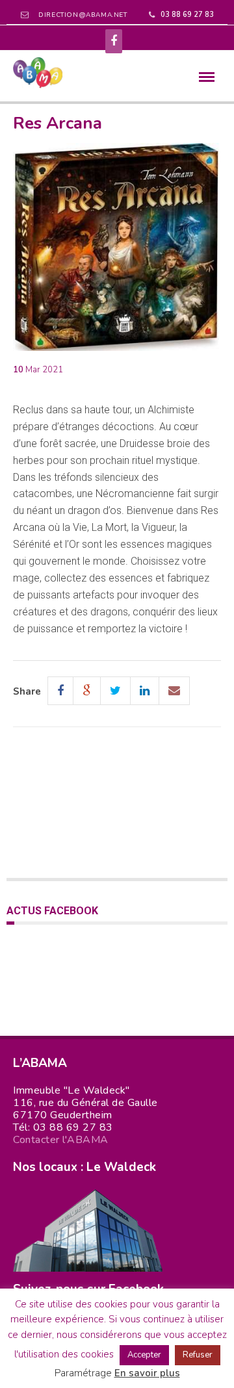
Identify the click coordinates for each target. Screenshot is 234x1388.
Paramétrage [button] (83, 1373)
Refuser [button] (198, 1355)
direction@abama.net (82, 14)
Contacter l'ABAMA (61, 1140)
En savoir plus (147, 1373)
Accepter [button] (144, 1355)
